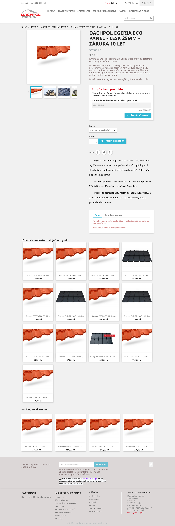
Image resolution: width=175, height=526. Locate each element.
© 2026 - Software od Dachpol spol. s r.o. (87, 522)
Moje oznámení (95, 511)
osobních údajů (90, 479)
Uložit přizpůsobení (138, 115)
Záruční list (59, 506)
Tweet (104, 152)
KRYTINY (51, 11)
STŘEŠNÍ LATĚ (84, 11)
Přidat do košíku (112, 141)
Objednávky (94, 499)
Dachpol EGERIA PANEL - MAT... (37, 357)
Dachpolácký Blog (139, 11)
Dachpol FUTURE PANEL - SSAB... (137, 275)
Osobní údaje (94, 496)
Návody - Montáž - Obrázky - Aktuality (36, 497)
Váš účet (93, 492)
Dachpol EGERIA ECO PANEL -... (38, 397)
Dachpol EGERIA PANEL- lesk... (104, 316)
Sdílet (97, 152)
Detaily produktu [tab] (113, 215)
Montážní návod (61, 500)
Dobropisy (93, 502)
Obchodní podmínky (63, 512)
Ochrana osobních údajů (65, 509)
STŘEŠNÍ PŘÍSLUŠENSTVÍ (104, 11)
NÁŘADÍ (122, 11)
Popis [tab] (97, 215)
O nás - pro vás (61, 497)
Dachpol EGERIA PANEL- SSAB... (70, 275)
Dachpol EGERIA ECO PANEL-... (38, 275)
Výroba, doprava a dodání (65, 503)
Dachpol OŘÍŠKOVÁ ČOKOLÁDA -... (104, 357)
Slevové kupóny (95, 508)
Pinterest (110, 152)
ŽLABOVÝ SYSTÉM (66, 11)
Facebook (151, 464)
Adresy (92, 505)
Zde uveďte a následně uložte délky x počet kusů (115, 100)
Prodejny (58, 518)
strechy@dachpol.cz (136, 512)
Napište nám (60, 515)
